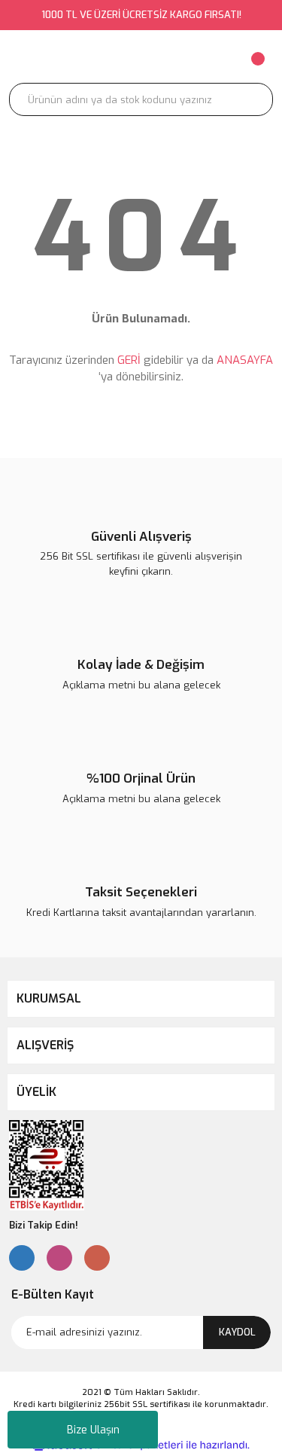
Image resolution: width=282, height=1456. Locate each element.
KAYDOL (237, 1332)
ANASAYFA (245, 360)
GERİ (129, 360)
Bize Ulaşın (93, 1430)
